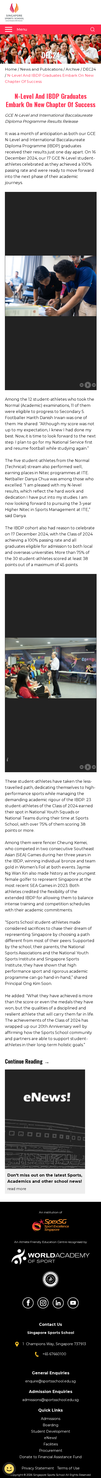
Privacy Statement (38, 1468)
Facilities (50, 1444)
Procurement (50, 1450)
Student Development (50, 1431)
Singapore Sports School (16, 12)
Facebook (28, 1302)
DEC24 (89, 69)
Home (11, 69)
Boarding (50, 1425)
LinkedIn (58, 1302)
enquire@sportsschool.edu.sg (50, 1381)
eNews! (50, 1438)
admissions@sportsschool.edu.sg (50, 1400)
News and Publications (41, 69)
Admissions (50, 1418)
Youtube (73, 1302)
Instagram (43, 1302)
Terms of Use (68, 1468)
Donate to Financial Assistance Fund (50, 1457)
